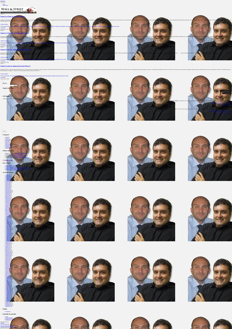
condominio (57, 26)
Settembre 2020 (8, 223)
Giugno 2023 (7, 194)
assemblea (14, 59)
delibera (72, 26)
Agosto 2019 (7, 230)
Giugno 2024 (7, 185)
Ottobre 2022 (7, 201)
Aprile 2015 (7, 273)
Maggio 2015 (7, 272)
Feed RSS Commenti (12, 326)
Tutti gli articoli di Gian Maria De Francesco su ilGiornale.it (219, 111)
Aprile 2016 (7, 260)
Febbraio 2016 (8, 262)
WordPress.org (8, 319)
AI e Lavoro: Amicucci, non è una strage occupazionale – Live (17, 167)
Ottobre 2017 (7, 242)
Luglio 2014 (7, 283)
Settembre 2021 (8, 214)
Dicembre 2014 (8, 278)
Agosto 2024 (7, 183)
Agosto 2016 (7, 256)
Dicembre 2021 (8, 210)
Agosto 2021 (7, 215)
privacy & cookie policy (5, 324)
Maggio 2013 (7, 298)
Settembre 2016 (8, 255)
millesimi (108, 26)
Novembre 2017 (8, 241)
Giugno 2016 (7, 258)
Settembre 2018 (8, 234)
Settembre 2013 (8, 294)
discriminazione (48, 75)
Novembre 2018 (8, 233)
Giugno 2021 (7, 217)
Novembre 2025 (8, 178)
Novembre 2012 (8, 305)
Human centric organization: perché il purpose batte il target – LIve (18, 168)
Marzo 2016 (7, 261)
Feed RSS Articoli (3, 326)
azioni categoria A (23, 42)
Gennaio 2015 (8, 277)
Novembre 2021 (8, 211)
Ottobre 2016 (7, 254)
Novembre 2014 (8, 279)
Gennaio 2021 (8, 221)
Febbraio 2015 (8, 275)
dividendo (79, 26)
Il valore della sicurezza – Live (11, 165)
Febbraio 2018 (8, 237)
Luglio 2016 (7, 257)
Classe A (49, 26)
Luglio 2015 (7, 270)
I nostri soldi (7, 139)
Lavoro (6, 142)
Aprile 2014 (7, 286)
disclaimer (2, 323)
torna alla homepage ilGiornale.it (6, 325)
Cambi (6, 137)
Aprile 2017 (7, 248)
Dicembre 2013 (8, 291)
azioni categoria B (27, 59)
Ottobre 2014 (7, 280)
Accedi (6, 316)
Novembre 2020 (8, 222)
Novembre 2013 (8, 292)
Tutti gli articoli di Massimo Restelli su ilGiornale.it (221, 102)
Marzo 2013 (7, 300)
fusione (60, 75)
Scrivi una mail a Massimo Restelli (224, 104)
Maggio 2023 (7, 195)
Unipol (117, 26)
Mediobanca (65, 42)
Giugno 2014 (7, 284)
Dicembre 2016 (8, 252)
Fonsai (90, 26)
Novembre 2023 (8, 191)
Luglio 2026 (7, 174)
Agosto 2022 (7, 203)
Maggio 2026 (7, 176)
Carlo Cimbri (44, 26)
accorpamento (14, 75)
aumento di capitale (23, 26)
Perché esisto (5, 5)
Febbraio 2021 (8, 220)
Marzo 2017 (7, 249)
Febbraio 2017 (8, 250)
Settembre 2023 (8, 192)
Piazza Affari (6, 26)
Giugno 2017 (7, 246)
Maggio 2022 (7, 206)
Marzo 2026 (7, 177)
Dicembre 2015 (8, 265)
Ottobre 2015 (7, 267)
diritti (46, 59)
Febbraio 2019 (8, 232)
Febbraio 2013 (8, 302)
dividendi (53, 75)
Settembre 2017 (8, 243)
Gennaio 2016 (8, 264)
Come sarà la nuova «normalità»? (21, 153)
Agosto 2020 (7, 224)
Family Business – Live (9, 166)
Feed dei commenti (9, 318)
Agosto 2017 (7, 244)
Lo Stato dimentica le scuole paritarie (18, 156)
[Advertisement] (12, 122)
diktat (76, 26)
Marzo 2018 (7, 236)
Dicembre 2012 (8, 304)
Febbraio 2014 (8, 288)
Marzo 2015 (7, 274)
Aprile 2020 (7, 227)
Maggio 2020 (7, 226)
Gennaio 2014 (8, 290)
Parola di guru (8, 143)
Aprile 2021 (7, 218)
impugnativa (100, 26)
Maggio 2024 (7, 186)
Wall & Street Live (8, 147)
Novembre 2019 (8, 229)
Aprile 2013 (7, 299)
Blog (4, 4)
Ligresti (60, 42)
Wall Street (7, 148)
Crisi (6, 138)
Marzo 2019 (7, 231)
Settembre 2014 (8, 281)
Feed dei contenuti (8, 317)
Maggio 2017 (7, 247)
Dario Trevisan (68, 26)
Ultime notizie (8, 160)
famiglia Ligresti (85, 26)
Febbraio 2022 (8, 209)
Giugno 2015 (7, 271)
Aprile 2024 (7, 188)
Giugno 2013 (7, 297)
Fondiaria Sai (53, 42)
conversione (62, 26)
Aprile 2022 (7, 207)
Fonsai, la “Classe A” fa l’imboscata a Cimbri (14, 33)
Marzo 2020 (7, 228)
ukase (115, 26)
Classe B (53, 26)
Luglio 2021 (7, 216)
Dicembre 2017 (8, 240)
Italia (6, 141)
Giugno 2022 (7, 205)
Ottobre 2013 (7, 293)
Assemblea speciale (15, 26)
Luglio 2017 (7, 245)
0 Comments (2, 27)
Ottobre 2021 (7, 212)
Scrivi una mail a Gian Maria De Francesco (222, 113)
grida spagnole (94, 26)
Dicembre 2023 (8, 190)
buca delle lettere (38, 26)
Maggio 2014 (7, 285)
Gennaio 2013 (8, 303)
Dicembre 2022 (8, 198)
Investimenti (7, 140)
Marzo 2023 (7, 196)
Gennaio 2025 (8, 179)
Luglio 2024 (7, 184)
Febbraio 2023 (8, 197)
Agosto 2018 (7, 235)
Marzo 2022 (7, 208)
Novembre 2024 (8, 181)
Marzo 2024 (7, 189)
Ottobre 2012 (7, 306)
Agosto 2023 (7, 193)
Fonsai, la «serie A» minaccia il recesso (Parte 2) (15, 49)
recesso (64, 59)
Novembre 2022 (8, 199)
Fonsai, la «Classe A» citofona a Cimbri (12, 16)
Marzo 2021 (7, 219)
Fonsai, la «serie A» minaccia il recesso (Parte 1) (15, 66)
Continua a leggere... (4, 24)
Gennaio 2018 (8, 239)
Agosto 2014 (7, 282)
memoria (104, 26)
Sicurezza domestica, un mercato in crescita (13, 169)
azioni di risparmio (31, 26)
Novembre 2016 (8, 253)
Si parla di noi (8, 145)
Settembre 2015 (8, 268)
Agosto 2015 (7, 269)
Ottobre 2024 (7, 182)
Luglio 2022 (7, 204)
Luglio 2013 (7, 296)
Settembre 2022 (8, 202)
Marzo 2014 (7, 287)
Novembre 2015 (8, 266)
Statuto (112, 26)
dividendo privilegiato (55, 59)
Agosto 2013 (7, 295)
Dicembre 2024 (8, 180)
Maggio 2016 (7, 259)
